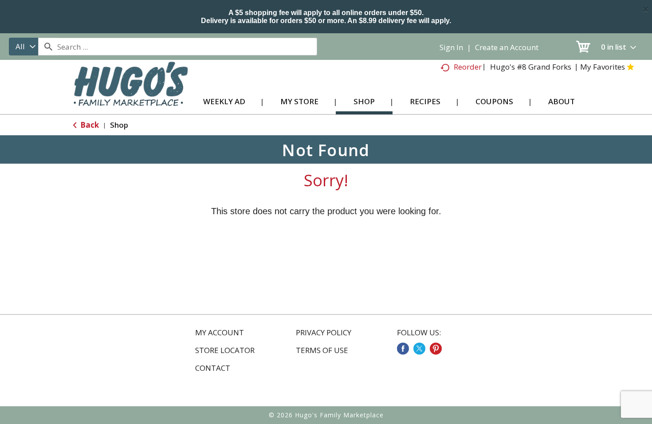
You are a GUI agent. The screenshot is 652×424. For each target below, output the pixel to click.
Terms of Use (322, 350)
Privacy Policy (323, 332)
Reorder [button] (468, 67)
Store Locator (225, 350)
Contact (212, 368)
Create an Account (506, 47)
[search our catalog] (48, 46)
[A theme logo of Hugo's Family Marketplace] (130, 92)
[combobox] (23, 46)
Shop (119, 125)
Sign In (451, 47)
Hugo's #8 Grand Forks (530, 67)
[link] (403, 348)
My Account (219, 332)
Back (89, 125)
